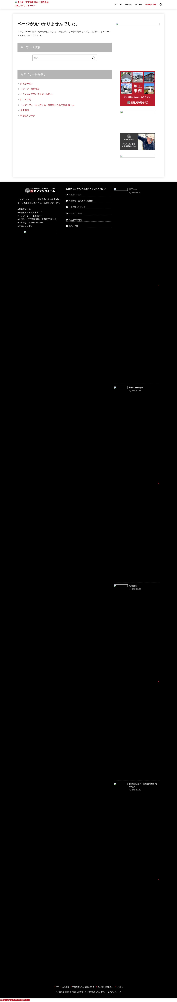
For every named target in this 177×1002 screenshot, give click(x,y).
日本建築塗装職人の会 (31, 203)
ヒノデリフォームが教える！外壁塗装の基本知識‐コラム (47, 105)
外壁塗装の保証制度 (77, 207)
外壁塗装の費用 (75, 213)
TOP (57, 987)
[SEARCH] (161, 4)
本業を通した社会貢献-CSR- (83, 987)
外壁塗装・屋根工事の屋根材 (80, 201)
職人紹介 (128, 4)
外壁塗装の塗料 (75, 195)
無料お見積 (73, 226)
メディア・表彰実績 (30, 89)
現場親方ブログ (27, 115)
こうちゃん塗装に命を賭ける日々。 (37, 94)
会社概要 (65, 987)
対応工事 (118, 4)
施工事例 (138, 4)
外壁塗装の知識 (75, 220)
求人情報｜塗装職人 (105, 987)
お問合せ (119, 987)
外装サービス (26, 83)
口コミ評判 (25, 99)
